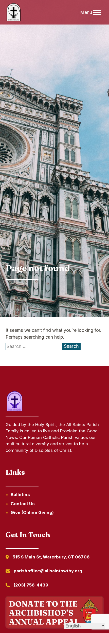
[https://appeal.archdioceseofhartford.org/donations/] (55, 613)
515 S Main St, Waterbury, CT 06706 (51, 556)
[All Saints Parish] (14, 12)
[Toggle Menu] (97, 12)
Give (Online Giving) (32, 512)
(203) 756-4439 (31, 585)
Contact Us (23, 503)
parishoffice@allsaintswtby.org (48, 570)
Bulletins (20, 494)
